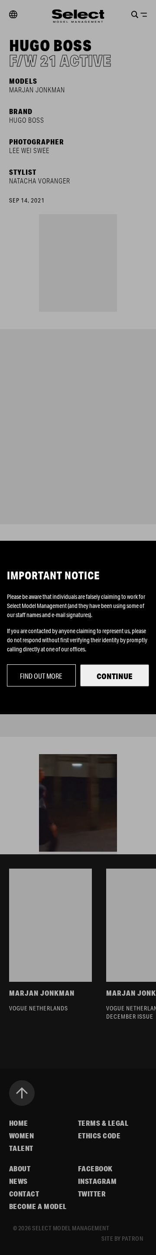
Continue (115, 676)
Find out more (41, 675)
